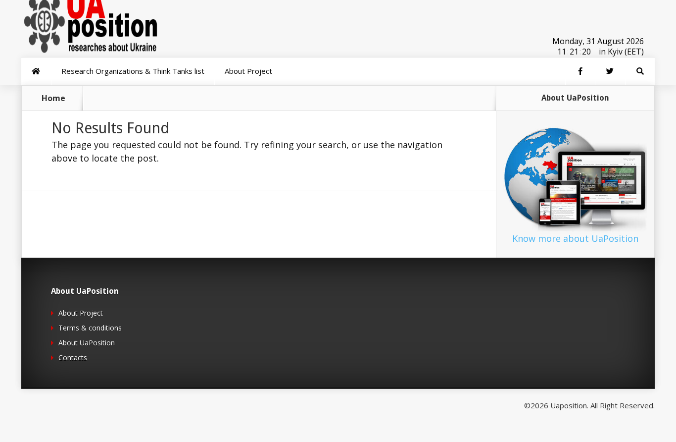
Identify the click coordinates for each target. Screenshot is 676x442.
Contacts (72, 357)
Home (53, 98)
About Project (80, 313)
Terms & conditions (90, 327)
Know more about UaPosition (575, 238)
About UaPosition (86, 342)
